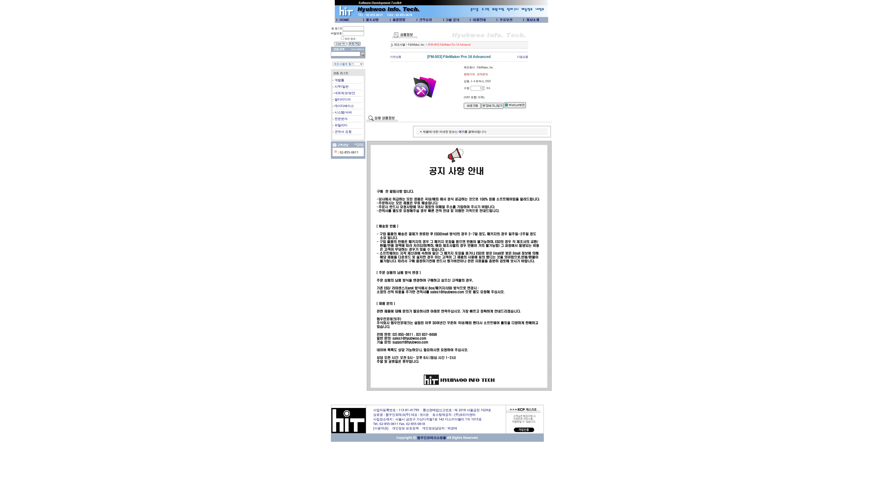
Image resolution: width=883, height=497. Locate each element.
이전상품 (395, 56)
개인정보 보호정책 (405, 428)
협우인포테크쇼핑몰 (431, 437)
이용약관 (380, 428)
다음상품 (522, 56)
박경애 (452, 428)
